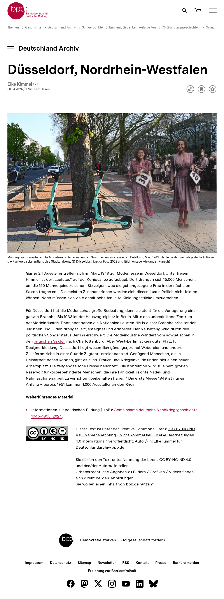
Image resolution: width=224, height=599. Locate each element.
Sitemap (84, 563)
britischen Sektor (49, 341)
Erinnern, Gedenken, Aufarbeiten (132, 27)
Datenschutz (60, 563)
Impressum (34, 563)
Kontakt (142, 563)
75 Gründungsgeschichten (181, 27)
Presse (160, 563)
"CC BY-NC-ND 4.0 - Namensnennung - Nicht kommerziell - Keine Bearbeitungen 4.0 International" (135, 435)
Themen (13, 27)
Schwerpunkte (92, 27)
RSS (125, 563)
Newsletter (107, 563)
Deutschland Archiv (62, 27)
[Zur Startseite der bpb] (28, 18)
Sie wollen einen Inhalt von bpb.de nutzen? (115, 484)
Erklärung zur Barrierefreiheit (112, 571)
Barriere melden (186, 563)
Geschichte (33, 27)
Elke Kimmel (22, 84)
